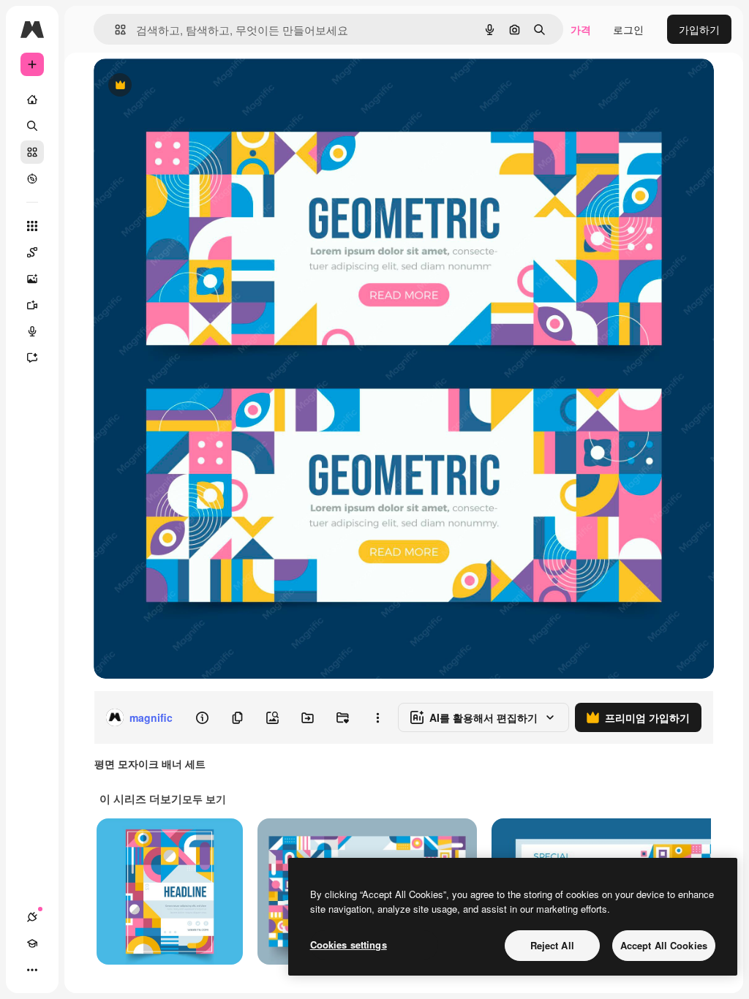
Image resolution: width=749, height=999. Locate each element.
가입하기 (699, 29)
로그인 (628, 29)
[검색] (32, 125)
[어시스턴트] (32, 357)
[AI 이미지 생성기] (32, 278)
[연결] (32, 917)
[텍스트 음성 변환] (32, 331)
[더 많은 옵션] (377, 717)
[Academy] (32, 943)
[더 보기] (32, 969)
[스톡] (32, 152)
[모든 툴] (32, 226)
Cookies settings (348, 944)
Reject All (552, 945)
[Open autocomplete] (114, 29)
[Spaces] (32, 252)
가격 (581, 29)
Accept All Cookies (663, 945)
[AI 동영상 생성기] (32, 305)
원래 (178, 86)
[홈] (32, 99)
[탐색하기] (32, 178)
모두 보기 (204, 798)
